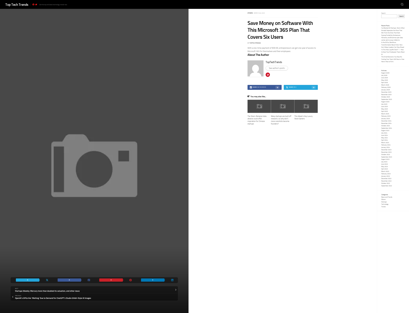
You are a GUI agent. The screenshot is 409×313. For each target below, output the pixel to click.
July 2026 (384, 75)
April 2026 (384, 82)
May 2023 (384, 166)
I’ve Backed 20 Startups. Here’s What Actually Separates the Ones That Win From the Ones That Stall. (393, 30)
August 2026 (385, 73)
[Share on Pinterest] (115, 280)
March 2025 (385, 114)
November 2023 (386, 152)
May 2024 (384, 138)
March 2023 (385, 171)
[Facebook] (33, 4)
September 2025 (386, 99)
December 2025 (386, 92)
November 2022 (386, 181)
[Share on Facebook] (73, 280)
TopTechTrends (255, 43)
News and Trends (386, 197)
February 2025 (386, 116)
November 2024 (386, 123)
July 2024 (384, 133)
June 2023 (384, 164)
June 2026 (384, 78)
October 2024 (385, 126)
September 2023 (386, 157)
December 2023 (386, 150)
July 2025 (384, 104)
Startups (384, 202)
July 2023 (384, 162)
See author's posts (277, 68)
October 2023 (385, 154)
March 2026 (385, 85)
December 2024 (386, 121)
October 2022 (385, 183)
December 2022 (386, 178)
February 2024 (386, 145)
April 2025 (384, 111)
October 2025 (385, 97)
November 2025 (386, 94)
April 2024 (384, 140)
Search (383, 13)
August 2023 (385, 159)
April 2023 (384, 169)
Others (250, 13)
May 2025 (384, 109)
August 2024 (385, 130)
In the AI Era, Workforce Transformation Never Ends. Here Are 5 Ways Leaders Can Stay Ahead (392, 44)
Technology (384, 204)
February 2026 (386, 87)
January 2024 (385, 147)
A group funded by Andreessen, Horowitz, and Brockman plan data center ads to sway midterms (392, 37)
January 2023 (385, 176)
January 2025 (385, 118)
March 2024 (385, 142)
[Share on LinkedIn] (157, 280)
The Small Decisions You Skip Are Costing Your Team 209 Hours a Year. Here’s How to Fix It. (393, 59)
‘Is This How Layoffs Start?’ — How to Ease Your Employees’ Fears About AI (393, 52)
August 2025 (385, 102)
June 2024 (384, 135)
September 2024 (386, 128)
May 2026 (384, 80)
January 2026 (385, 90)
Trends (383, 207)
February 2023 (386, 174)
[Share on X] (32, 280)
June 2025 (384, 106)
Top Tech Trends (16, 5)
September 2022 (386, 186)
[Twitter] (36, 4)
